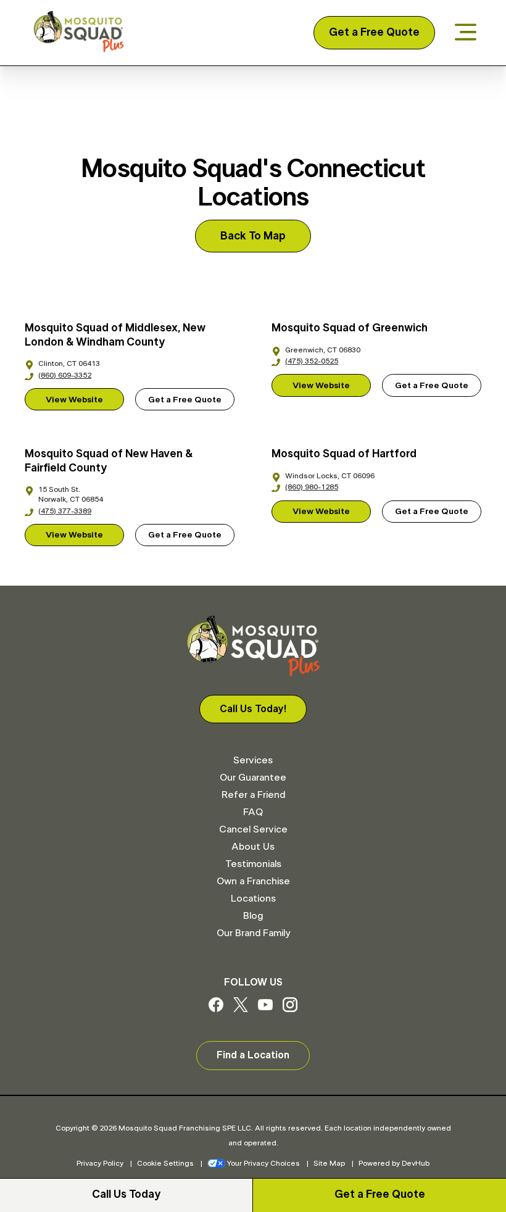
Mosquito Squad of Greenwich (350, 328)
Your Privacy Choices (263, 1163)
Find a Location (253, 1055)
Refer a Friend (253, 795)
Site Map (329, 1163)
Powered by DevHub (394, 1163)
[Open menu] (465, 33)
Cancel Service (253, 829)
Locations (253, 898)
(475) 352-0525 (311, 361)
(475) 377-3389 (64, 511)
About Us (253, 847)
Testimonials (253, 864)
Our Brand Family (253, 933)
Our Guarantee (253, 777)
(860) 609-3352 (64, 375)
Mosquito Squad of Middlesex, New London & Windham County (115, 335)
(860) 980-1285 (311, 487)
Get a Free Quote (374, 32)
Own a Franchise (253, 881)
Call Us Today (126, 1194)
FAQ (253, 812)
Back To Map (253, 236)
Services (253, 760)
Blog (253, 916)
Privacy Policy (100, 1163)
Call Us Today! (253, 709)
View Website (74, 400)
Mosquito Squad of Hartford (344, 454)
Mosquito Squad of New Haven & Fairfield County (109, 461)
